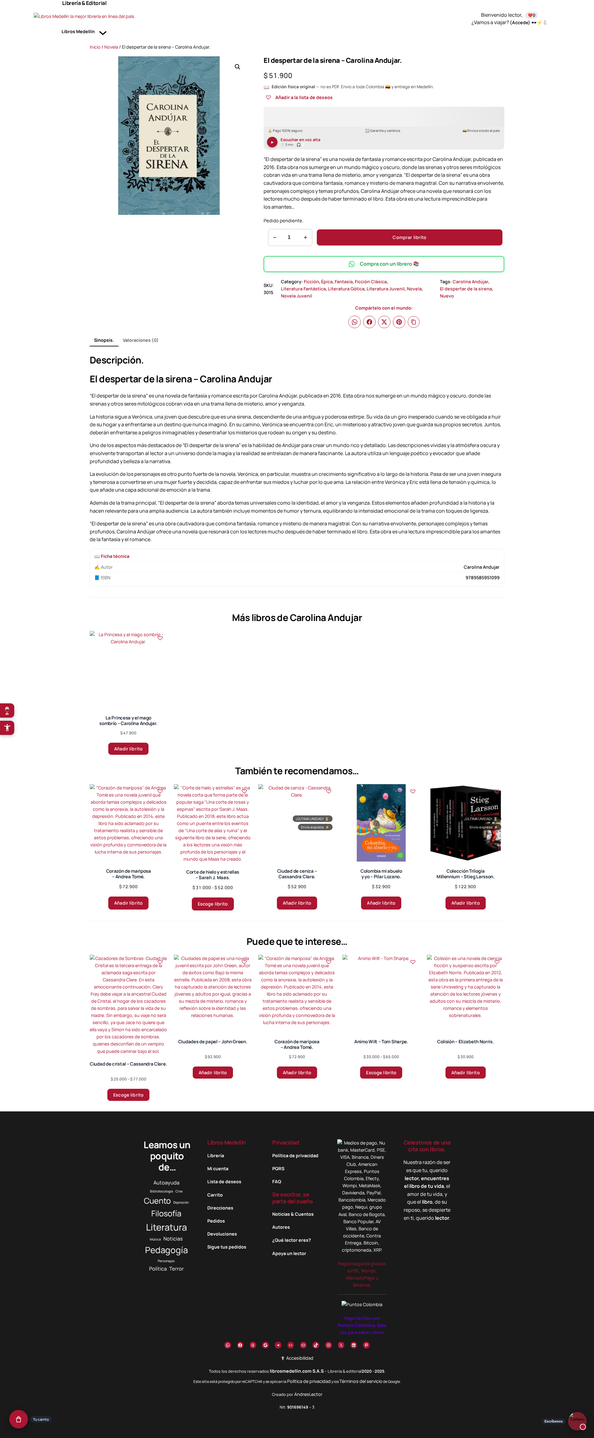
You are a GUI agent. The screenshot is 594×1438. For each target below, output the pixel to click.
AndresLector (308, 1394)
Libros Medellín (226, 1142)
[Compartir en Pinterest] (399, 322)
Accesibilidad (299, 1358)
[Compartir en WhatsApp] (354, 322)
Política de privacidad (309, 1381)
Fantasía (344, 282)
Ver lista (299, 1428)
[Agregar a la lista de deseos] (268, 97)
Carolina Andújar (470, 282)
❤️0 (531, 15)
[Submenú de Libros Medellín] (102, 31)
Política (158, 1268)
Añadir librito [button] (128, 748)
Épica (327, 282)
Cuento (157, 1200)
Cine (179, 1191)
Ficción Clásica (371, 282)
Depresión (181, 1202)
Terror (176, 1268)
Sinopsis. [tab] (104, 340)
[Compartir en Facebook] (369, 322)
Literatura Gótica (346, 289)
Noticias (173, 1238)
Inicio (95, 47)
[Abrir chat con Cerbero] (577, 1421)
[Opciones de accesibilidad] (7, 728)
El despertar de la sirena (466, 289)
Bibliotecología (161, 1191)
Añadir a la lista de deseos (304, 97)
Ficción (311, 282)
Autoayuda (166, 1182)
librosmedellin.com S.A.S (297, 1371)
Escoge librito (213, 904)
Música (155, 1239)
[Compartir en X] (384, 322)
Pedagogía (166, 1250)
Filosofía (166, 1213)
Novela (111, 47)
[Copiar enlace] (414, 322)
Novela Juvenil (296, 296)
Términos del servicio (360, 1381)
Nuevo (447, 296)
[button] (237, 66)
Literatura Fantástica (303, 289)
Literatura (166, 1227)
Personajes (166, 1261)
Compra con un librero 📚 (389, 263)
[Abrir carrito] (18, 1419)
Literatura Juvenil (386, 289)
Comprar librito (409, 237)
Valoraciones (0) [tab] (141, 340)
